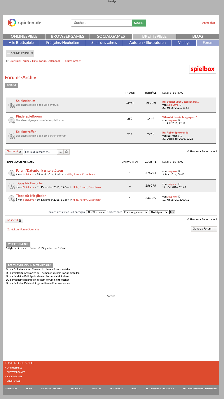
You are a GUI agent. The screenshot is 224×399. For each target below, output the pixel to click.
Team (29, 389)
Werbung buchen (51, 389)
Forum (208, 43)
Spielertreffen (26, 132)
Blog (197, 37)
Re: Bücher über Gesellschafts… (180, 101)
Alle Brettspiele (21, 43)
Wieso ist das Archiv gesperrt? (179, 117)
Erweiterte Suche (67, 152)
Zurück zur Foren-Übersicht (23, 229)
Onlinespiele (24, 37)
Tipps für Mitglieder (31, 196)
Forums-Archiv (72, 61)
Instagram (116, 389)
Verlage (184, 43)
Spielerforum (25, 101)
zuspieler (172, 120)
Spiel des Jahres (104, 43)
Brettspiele (154, 37)
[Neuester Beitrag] (180, 104)
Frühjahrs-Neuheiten (62, 43)
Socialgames (111, 37)
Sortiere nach (115, 212)
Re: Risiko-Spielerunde (175, 132)
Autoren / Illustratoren (147, 43)
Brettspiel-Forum (19, 61)
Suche (139, 23)
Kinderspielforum (29, 116)
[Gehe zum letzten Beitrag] (179, 171)
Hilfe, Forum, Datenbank (46, 61)
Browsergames (67, 37)
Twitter (96, 389)
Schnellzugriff (22, 53)
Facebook (77, 389)
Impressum (11, 389)
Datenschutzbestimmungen (200, 389)
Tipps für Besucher (30, 183)
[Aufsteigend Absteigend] (159, 212)
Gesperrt (12, 151)
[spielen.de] (24, 26)
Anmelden (208, 22)
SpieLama (172, 104)
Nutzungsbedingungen (160, 389)
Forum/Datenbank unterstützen (39, 170)
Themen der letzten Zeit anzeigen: (66, 212)
